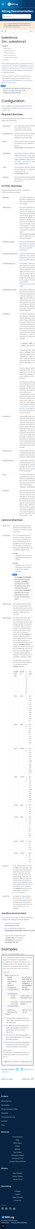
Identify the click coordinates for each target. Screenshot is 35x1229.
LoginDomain (9, 923)
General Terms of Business (19, 1222)
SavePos (18, 632)
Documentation (17, 1137)
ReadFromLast (20, 886)
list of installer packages (14, 91)
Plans (3, 1125)
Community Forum (17, 1158)
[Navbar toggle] (2, 31)
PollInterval (12, 1042)
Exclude (19, 1030)
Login (6, 936)
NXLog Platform (6, 1101)
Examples (6, 60)
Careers (17, 1194)
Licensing (4, 1121)
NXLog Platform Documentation (17, 26)
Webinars (17, 1149)
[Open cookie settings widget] (3, 1226)
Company (17, 1191)
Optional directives (10, 55)
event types (17, 540)
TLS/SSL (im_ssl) (27, 1079)
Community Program (17, 1155)
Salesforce (16, 66)
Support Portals (17, 1197)
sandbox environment (24, 161)
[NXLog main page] (12, 4)
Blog (17, 1140)
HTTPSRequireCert (24, 284)
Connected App (7, 80)
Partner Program (17, 1176)
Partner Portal (17, 1179)
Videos (17, 1146)
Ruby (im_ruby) (7, 1079)
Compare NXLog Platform (17, 1161)
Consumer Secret (10, 82)
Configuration (7, 48)
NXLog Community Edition (9, 1109)
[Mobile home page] (5, 31)
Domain (7, 928)
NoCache (16, 892)
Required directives (10, 51)
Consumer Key (28, 80)
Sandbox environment (11, 57)
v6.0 (31, 31)
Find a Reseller (17, 1173)
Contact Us (17, 1200)
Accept (27, 1020)
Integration (4, 1113)
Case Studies (17, 1152)
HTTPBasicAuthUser (28, 258)
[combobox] (16, 16)
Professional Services (8, 1117)
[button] (4, 4)
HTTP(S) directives (9, 53)
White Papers (17, 1143)
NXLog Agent (5, 1105)
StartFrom (12, 1035)
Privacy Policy (5, 1222)
